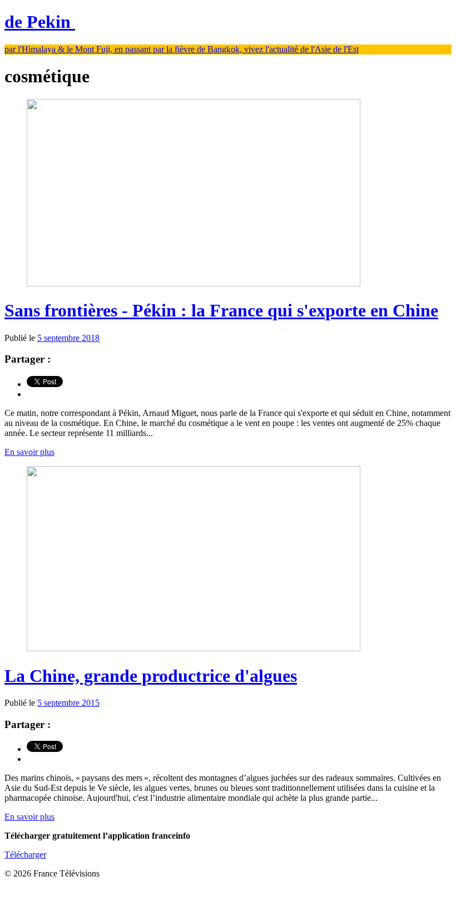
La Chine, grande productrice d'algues (150, 676)
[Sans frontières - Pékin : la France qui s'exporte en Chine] (193, 283)
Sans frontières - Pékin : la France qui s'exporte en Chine (221, 310)
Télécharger (25, 854)
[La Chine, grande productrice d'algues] (193, 648)
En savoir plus (29, 452)
